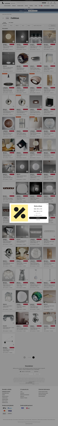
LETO (38, 215)
